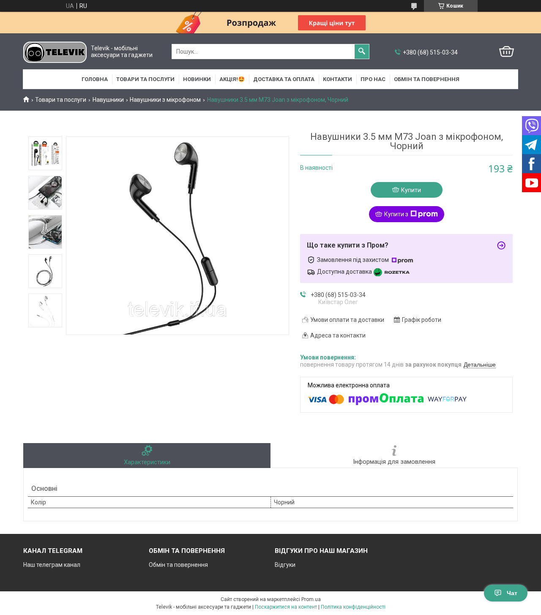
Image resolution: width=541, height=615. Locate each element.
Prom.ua (311, 599)
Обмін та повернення (426, 79)
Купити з (396, 214)
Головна (95, 79)
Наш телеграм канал (51, 564)
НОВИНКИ (197, 79)
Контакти (337, 79)
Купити (411, 190)
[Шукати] (362, 51)
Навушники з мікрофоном (165, 99)
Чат (512, 593)
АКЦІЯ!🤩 (232, 79)
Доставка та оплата (283, 79)
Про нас (373, 79)
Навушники (108, 99)
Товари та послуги (145, 79)
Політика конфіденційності (353, 607)
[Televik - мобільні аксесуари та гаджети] (55, 52)
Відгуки (285, 564)
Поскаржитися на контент (286, 607)
